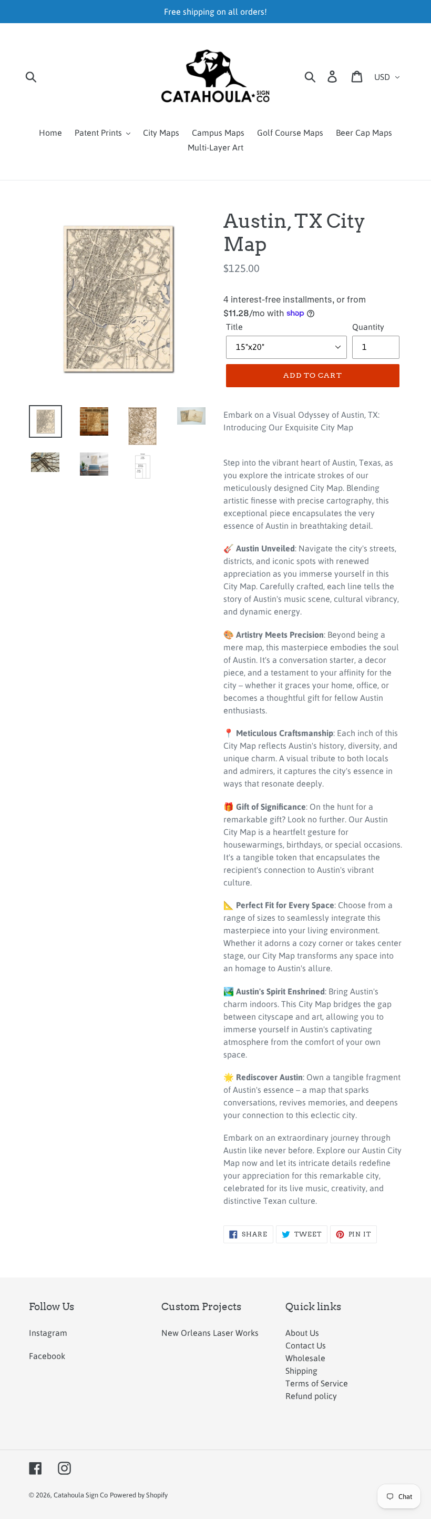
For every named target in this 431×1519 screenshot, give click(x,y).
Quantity (368, 326)
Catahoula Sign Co (81, 1495)
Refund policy (311, 1396)
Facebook (47, 1356)
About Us (302, 1332)
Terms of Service (316, 1383)
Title (234, 326)
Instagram (48, 1332)
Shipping (301, 1370)
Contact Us (305, 1345)
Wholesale (305, 1358)
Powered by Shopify (139, 1495)
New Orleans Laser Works (210, 1332)
